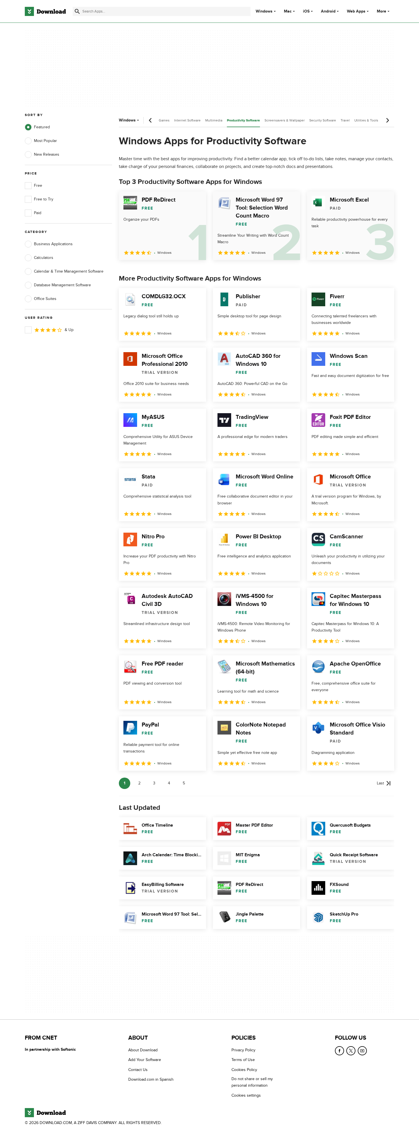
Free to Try (43, 199)
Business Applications (53, 244)
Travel (345, 120)
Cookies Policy (244, 1069)
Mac (288, 11)
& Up (69, 329)
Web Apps (356, 11)
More (381, 11)
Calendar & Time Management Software (68, 271)
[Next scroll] (387, 120)
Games (164, 120)
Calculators (43, 257)
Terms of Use (243, 1060)
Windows (264, 11)
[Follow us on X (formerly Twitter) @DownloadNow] (350, 1050)
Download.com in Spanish (151, 1079)
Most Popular (45, 140)
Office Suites (45, 298)
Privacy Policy (243, 1050)
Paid (37, 212)
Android (328, 11)
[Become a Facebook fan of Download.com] (339, 1050)
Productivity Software (243, 120)
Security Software (322, 120)
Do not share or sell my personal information (252, 1082)
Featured (42, 127)
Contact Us (138, 1069)
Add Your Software (144, 1060)
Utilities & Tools (366, 120)
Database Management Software (62, 285)
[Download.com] (45, 11)
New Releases (46, 154)
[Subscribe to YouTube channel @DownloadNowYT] (362, 1050)
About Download (143, 1050)
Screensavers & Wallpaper (285, 120)
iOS (306, 11)
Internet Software (187, 120)
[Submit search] (77, 11)
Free (38, 185)
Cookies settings (246, 1095)
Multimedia (213, 120)
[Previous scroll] (150, 120)
